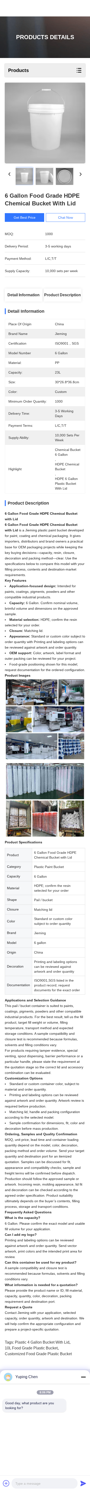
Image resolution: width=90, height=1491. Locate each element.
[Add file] (6, 1483)
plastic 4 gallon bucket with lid (42, 1342)
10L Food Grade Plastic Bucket (31, 1348)
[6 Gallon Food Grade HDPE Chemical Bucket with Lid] (45, 123)
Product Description (62, 295)
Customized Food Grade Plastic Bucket (38, 1354)
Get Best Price (25, 217)
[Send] (83, 1483)
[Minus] (83, 1377)
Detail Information (23, 295)
